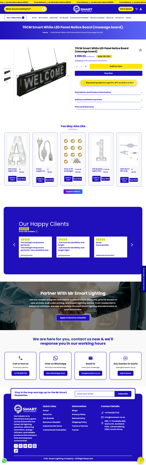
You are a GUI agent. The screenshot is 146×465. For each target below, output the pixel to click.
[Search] (43, 9)
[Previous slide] (16, 76)
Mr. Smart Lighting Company (59, 458)
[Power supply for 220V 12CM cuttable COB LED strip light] (45, 151)
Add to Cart (12, 179)
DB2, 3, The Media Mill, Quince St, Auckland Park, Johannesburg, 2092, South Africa (115, 425)
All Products (43, 18)
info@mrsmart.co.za (90, 373)
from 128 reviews (27, 231)
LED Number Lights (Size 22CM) (97, 171)
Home (34, 18)
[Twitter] (21, 446)
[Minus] (77, 66)
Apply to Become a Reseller (73, 317)
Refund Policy (78, 418)
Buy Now (108, 73)
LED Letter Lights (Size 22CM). (13, 171)
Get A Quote (125, 9)
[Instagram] (25, 446)
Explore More (73, 191)
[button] (137, 159)
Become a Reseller (97, 18)
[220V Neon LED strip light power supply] (129, 151)
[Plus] (86, 66)
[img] (74, 228)
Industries (54, 18)
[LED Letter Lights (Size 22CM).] (17, 151)
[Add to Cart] (49, 161)
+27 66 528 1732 (20, 373)
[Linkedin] (35, 446)
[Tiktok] (16, 451)
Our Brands (63, 18)
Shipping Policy (79, 422)
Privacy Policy (78, 414)
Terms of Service (80, 426)
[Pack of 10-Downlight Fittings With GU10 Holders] (73, 151)
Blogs (74, 410)
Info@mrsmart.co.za (115, 417)
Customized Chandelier (79, 18)
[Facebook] (16, 446)
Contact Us (119, 18)
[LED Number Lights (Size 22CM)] (101, 151)
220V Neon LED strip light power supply (125, 172)
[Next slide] (67, 76)
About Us (109, 18)
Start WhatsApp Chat (55, 373)
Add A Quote (125, 373)
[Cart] (136, 9)
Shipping (79, 60)
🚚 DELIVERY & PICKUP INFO (144, 279)
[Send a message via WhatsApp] (4, 461)
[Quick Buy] (21, 161)
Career (128, 18)
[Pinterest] (30, 446)
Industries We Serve (52, 426)
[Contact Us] (140, 9)
